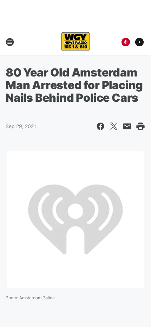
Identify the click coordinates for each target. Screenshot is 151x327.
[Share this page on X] (114, 126)
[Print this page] (140, 126)
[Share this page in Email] (127, 126)
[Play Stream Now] (139, 42)
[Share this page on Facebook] (100, 126)
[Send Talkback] (126, 42)
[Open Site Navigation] (10, 42)
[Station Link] (75, 42)
